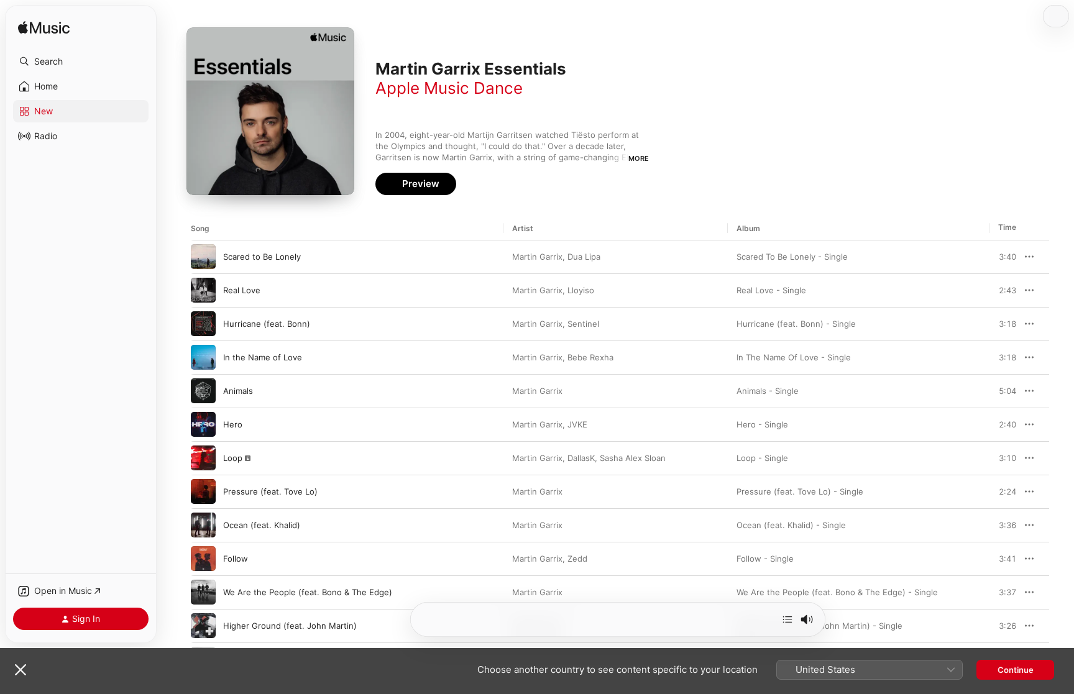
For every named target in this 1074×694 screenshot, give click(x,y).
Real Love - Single (771, 290)
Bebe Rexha (590, 357)
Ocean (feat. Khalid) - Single (791, 525)
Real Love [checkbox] (241, 290)
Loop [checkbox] (232, 458)
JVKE (577, 424)
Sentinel (583, 324)
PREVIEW (1002, 256)
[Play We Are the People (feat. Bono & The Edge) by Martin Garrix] (203, 592)
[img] (44, 28)
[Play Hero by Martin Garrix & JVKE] (203, 424)
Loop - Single (762, 458)
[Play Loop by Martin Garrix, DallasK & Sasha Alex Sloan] (203, 457)
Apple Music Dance (449, 88)
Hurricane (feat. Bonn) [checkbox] (266, 324)
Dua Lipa (583, 257)
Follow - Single (765, 559)
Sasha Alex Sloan (633, 458)
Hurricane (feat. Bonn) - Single (796, 324)
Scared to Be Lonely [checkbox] (262, 257)
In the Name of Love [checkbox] (262, 357)
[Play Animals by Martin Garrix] (203, 390)
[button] (81, 61)
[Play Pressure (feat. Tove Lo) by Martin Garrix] (203, 491)
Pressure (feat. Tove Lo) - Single (800, 491)
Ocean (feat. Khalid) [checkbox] (261, 525)
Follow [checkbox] (235, 559)
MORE (638, 158)
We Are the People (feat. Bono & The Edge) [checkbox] (307, 592)
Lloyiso (580, 290)
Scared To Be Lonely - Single (792, 257)
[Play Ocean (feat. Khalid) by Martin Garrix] (203, 525)
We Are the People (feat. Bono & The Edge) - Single (837, 592)
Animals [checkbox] (238, 391)
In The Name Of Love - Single (794, 357)
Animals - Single (768, 391)
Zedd (577, 559)
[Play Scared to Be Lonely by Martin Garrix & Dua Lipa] (203, 256)
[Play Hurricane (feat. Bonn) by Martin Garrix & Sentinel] (203, 323)
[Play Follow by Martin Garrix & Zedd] (203, 558)
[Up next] (787, 619)
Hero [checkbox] (232, 424)
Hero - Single (762, 424)
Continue (1016, 670)
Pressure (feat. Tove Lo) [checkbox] (270, 491)
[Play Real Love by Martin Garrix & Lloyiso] (203, 290)
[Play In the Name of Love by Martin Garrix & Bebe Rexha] (203, 357)
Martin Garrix (537, 257)
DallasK (581, 458)
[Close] (20, 669)
